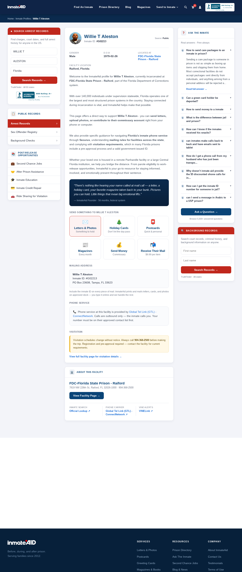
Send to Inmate (165, 7)
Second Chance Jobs (29, 163)
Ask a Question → (206, 211)
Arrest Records (20, 123)
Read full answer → (196, 89)
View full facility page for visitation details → (95, 356)
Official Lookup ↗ (79, 411)
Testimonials (215, 563)
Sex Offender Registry (24, 131)
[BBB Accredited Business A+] (219, 7)
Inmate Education (26, 179)
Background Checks (23, 140)
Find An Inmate (83, 7)
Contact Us (214, 556)
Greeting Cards (146, 563)
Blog (128, 7)
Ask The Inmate (181, 556)
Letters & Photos (147, 550)
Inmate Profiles (23, 18)
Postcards (143, 556)
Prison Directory (109, 7)
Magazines (143, 7)
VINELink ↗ (146, 411)
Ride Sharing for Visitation (31, 196)
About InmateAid (218, 550)
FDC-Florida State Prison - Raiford (149, 58)
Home (11, 18)
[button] (206, 52)
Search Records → (34, 80)
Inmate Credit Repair (28, 187)
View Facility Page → (86, 395)
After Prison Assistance (30, 171)
